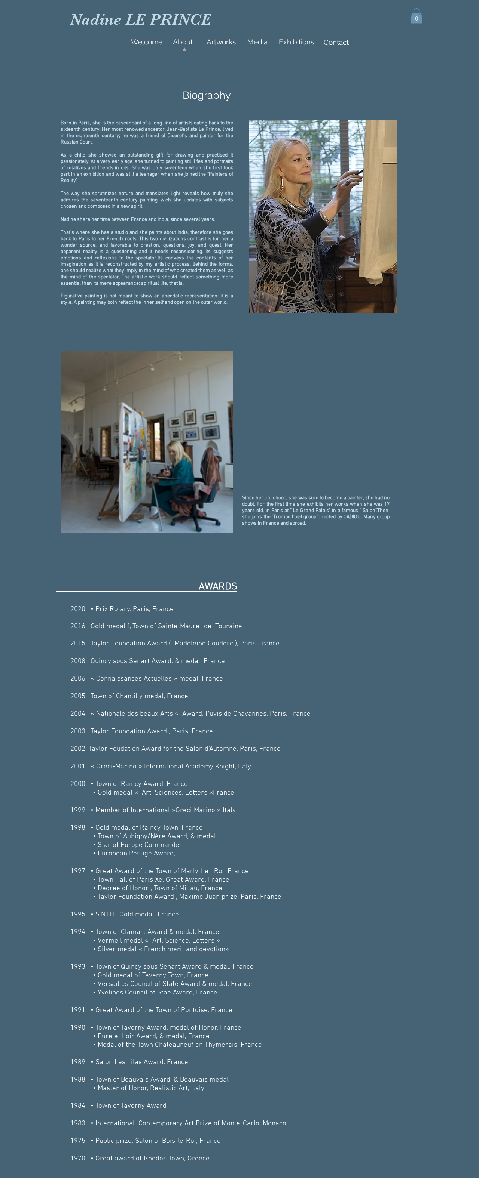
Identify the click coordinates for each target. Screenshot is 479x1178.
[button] (416, 16)
